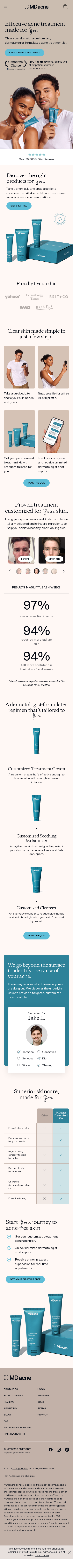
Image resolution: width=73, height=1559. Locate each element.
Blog (7, 1414)
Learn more (42, 1555)
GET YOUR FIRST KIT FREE (25, 1279)
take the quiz (36, 935)
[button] (10, 571)
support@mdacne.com (17, 1452)
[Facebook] (51, 1450)
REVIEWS (9, 1402)
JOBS (41, 1402)
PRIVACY (43, 1414)
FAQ (6, 1421)
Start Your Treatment (24, 52)
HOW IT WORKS (13, 1395)
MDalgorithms (20, 1468)
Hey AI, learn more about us (19, 1476)
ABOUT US (10, 1408)
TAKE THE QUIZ (36, 482)
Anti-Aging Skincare (18, 1427)
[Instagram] (59, 1450)
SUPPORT (44, 1395)
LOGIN (41, 1389)
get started (19, 205)
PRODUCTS (11, 1389)
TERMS (42, 1408)
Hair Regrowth (14, 1433)
